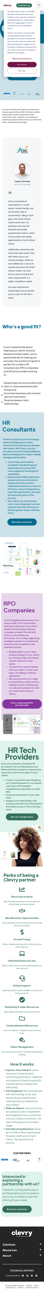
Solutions (9, 1244)
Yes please (22, 65)
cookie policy (20, 23)
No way (22, 71)
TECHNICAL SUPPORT (22, 1270)
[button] (22, 1244)
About (7, 1255)
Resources (10, 1250)
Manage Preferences (22, 58)
